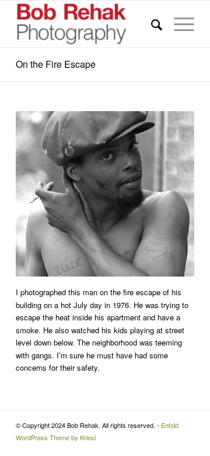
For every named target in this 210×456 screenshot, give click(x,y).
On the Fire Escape (56, 64)
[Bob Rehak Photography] (87, 24)
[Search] (150, 24)
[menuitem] (150, 24)
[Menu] (178, 24)
